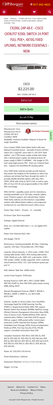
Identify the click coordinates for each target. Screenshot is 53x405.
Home (6, 18)
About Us (20, 387)
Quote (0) (51, 135)
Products (13, 18)
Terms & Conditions (19, 390)
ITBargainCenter (25, 400)
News (43, 387)
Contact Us (33, 387)
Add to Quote (26, 109)
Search (11, 387)
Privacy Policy (26, 393)
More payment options (26, 123)
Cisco (26, 84)
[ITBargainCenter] (12, 3)
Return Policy (37, 390)
